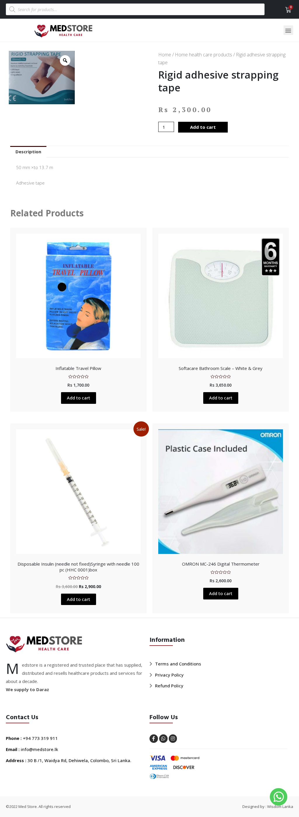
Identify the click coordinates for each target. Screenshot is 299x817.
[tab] (28, 151)
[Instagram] (173, 738)
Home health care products (203, 54)
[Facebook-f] (154, 738)
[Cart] (286, 10)
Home (164, 54)
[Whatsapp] (163, 738)
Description (28, 151)
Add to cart (203, 127)
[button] (288, 30)
